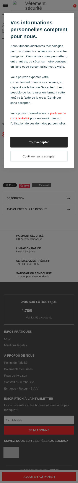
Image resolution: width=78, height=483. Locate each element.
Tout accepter (39, 142)
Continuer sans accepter (39, 156)
